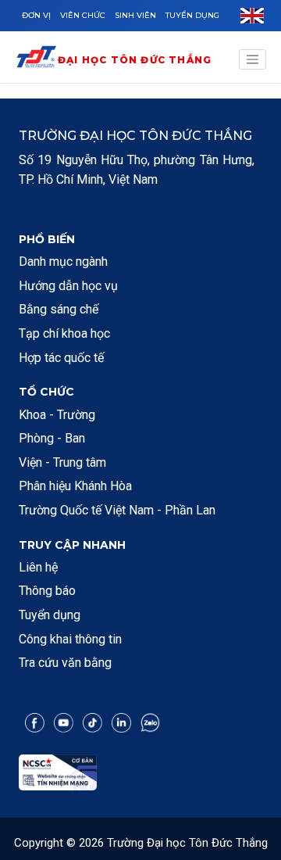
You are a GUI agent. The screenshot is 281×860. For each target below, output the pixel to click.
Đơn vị (36, 15)
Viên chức (82, 15)
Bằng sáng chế (58, 309)
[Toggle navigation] (253, 59)
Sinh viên (135, 15)
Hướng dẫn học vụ (68, 285)
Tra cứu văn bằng (65, 662)
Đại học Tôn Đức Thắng (135, 60)
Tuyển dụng (192, 15)
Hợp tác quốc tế (61, 357)
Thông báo (47, 590)
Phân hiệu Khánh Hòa (75, 485)
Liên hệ (38, 567)
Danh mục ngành (63, 261)
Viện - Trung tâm (62, 462)
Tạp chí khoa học (64, 333)
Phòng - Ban (52, 438)
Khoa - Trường (57, 414)
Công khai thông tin (70, 639)
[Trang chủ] (36, 59)
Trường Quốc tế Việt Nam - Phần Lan (117, 510)
